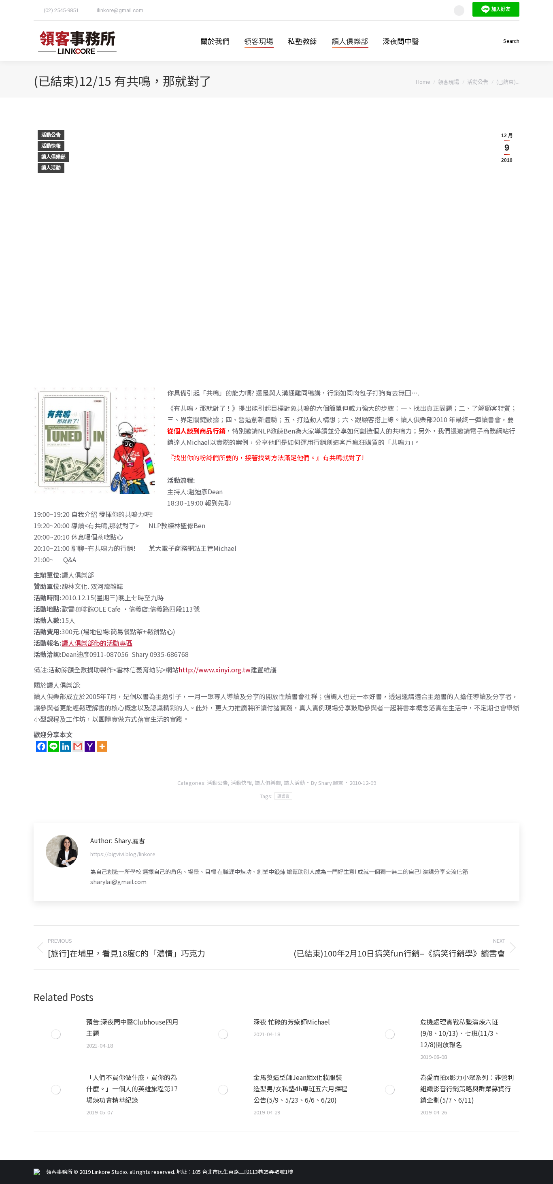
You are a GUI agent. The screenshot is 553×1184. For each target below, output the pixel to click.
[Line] (53, 746)
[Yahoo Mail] (90, 746)
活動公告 (51, 135)
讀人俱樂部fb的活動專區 (97, 643)
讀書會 (283, 796)
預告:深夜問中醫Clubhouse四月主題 (132, 1027)
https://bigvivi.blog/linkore (122, 854)
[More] (102, 746)
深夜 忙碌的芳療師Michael (291, 1022)
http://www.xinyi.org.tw (215, 669)
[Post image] (56, 1034)
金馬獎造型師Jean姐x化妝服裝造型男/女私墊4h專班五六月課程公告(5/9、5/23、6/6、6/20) (300, 1088)
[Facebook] (41, 746)
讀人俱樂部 (53, 157)
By (327, 782)
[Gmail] (77, 746)
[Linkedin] (65, 746)
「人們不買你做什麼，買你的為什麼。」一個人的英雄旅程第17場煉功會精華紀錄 (132, 1088)
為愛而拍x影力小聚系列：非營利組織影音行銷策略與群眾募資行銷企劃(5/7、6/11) (467, 1088)
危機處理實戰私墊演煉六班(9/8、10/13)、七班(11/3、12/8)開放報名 (460, 1033)
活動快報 (51, 146)
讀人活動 (51, 168)
